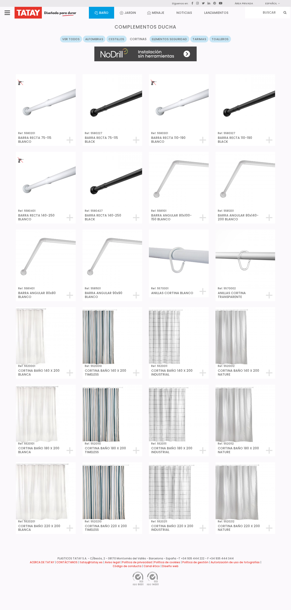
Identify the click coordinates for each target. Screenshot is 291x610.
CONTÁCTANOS (67, 562)
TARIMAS (199, 39)
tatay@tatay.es (91, 562)
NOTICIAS (184, 12)
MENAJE (158, 12)
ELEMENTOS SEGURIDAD (169, 39)
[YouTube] (220, 3)
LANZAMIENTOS (216, 12)
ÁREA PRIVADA (244, 3)
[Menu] (7, 13)
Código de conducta (127, 566)
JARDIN (130, 12)
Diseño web (170, 566)
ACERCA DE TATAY (42, 562)
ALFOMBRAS (94, 39)
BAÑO (103, 12)
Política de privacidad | (138, 562)
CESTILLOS (116, 39)
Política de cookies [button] (167, 562)
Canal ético (152, 566)
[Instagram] (197, 3)
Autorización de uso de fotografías (235, 562)
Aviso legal (112, 562)
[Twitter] (203, 3)
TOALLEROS (220, 39)
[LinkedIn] (209, 3)
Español (271, 3)
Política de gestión (195, 562)
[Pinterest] (214, 3)
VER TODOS (71, 39)
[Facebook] (192, 3)
